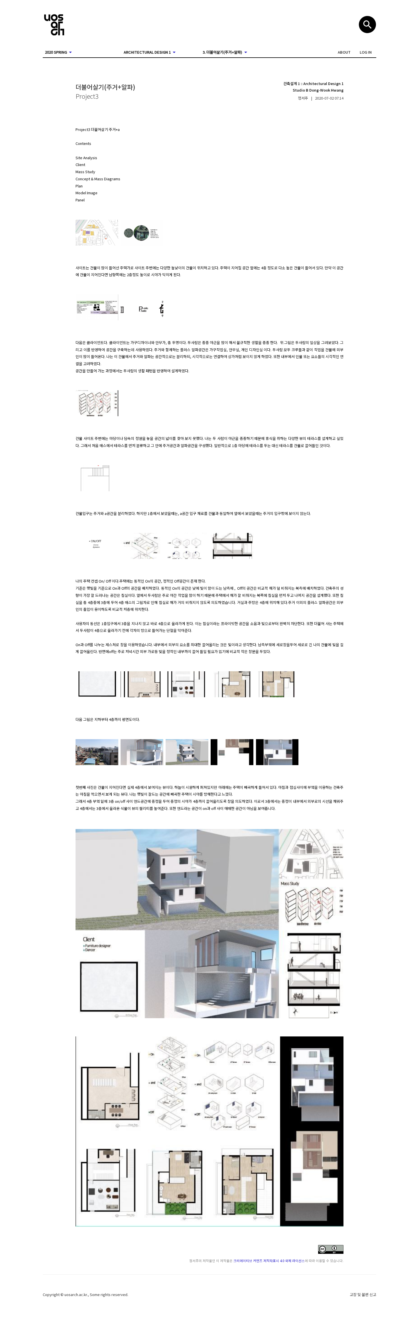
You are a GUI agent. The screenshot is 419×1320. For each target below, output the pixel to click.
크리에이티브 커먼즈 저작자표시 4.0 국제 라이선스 (269, 1260)
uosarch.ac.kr (75, 1294)
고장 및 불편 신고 (363, 1294)
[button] (344, 52)
